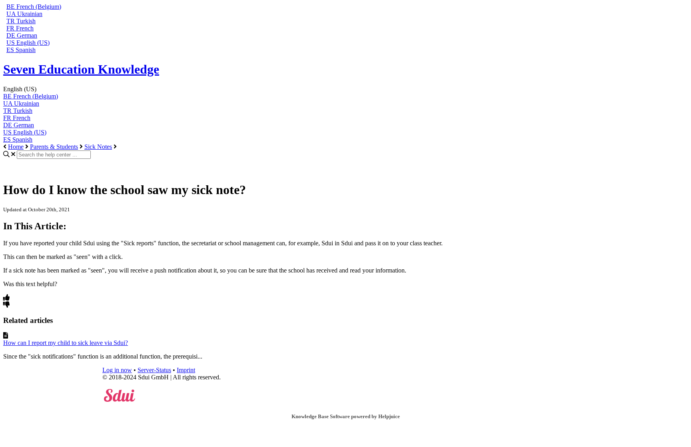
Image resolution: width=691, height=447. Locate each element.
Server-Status (154, 370)
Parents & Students (54, 146)
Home (16, 146)
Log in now (117, 370)
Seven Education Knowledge (81, 69)
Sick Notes (98, 146)
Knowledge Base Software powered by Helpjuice (346, 416)
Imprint (186, 370)
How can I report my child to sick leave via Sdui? (65, 342)
